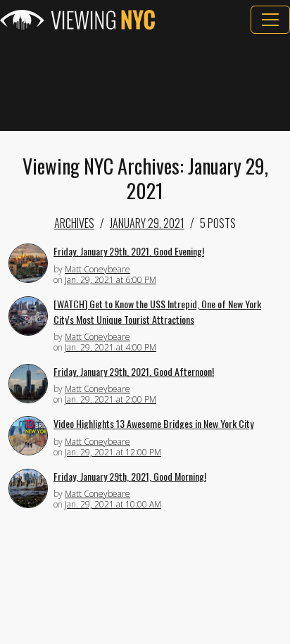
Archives (74, 223)
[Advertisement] (145, 82)
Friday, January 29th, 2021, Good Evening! (128, 251)
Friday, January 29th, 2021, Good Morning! (129, 476)
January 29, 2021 (147, 223)
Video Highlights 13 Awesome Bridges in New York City (153, 423)
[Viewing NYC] (77, 19)
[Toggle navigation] (270, 20)
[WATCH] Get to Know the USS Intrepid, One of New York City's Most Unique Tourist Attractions (157, 311)
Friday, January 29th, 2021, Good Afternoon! (133, 371)
